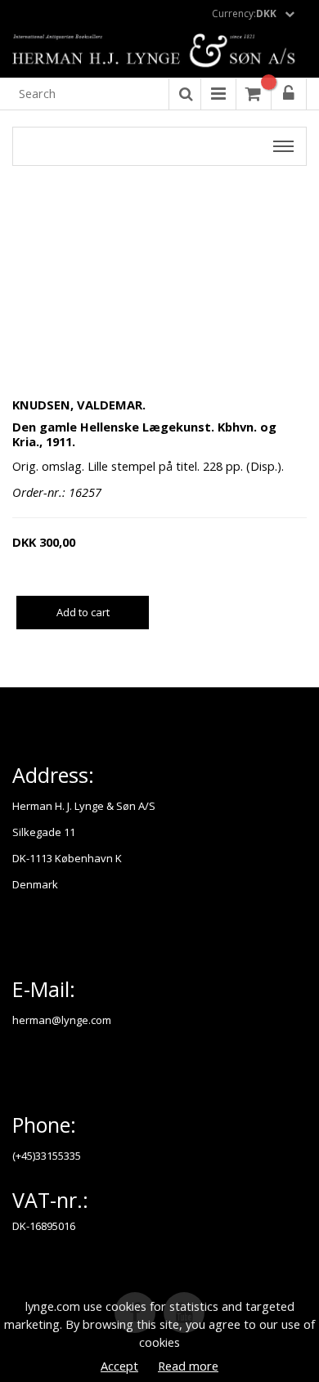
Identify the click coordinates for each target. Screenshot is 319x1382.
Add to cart (83, 612)
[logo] (159, 51)
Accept (119, 1365)
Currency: (244, 13)
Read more (188, 1365)
